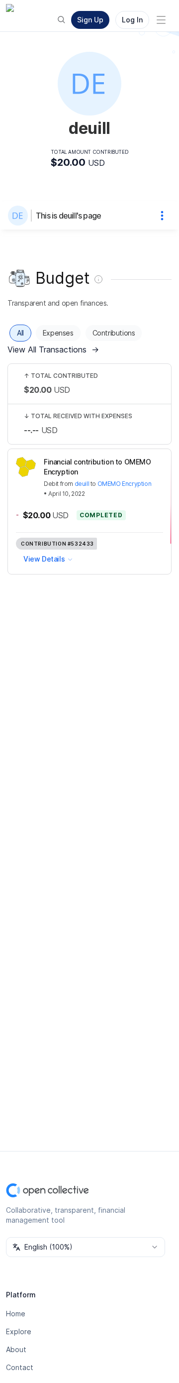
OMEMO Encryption (124, 483)
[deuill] (20, 216)
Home (15, 1313)
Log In (132, 19)
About (16, 1349)
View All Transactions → (53, 349)
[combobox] (85, 1247)
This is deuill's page (68, 216)
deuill (82, 483)
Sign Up (90, 19)
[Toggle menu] (161, 20)
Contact (19, 1367)
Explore (18, 1331)
